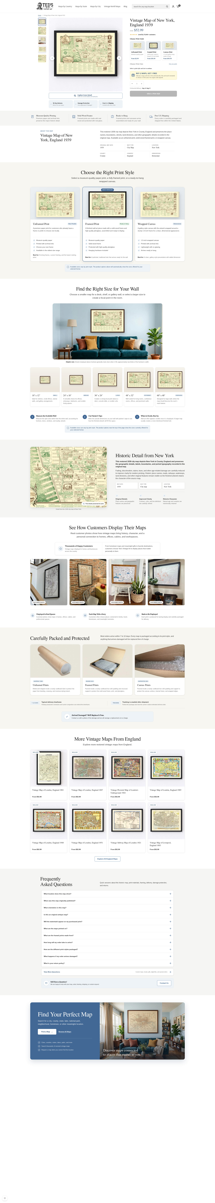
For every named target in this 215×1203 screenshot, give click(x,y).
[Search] (167, 6)
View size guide (173, 64)
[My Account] (173, 6)
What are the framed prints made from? (59, 935)
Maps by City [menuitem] (95, 6)
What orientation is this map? (55, 908)
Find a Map (47, 1032)
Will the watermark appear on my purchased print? (63, 921)
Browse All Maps (65, 1032)
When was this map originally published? (59, 901)
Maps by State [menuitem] (81, 6)
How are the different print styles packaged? (61, 949)
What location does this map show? (57, 894)
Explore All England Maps (107, 859)
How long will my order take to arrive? (58, 942)
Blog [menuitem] (125, 6)
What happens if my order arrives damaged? (61, 956)
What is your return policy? (54, 963)
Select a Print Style (153, 94)
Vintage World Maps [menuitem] (112, 6)
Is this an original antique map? (56, 915)
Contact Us (164, 983)
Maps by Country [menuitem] (65, 6)
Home (39, 15)
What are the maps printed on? (55, 928)
